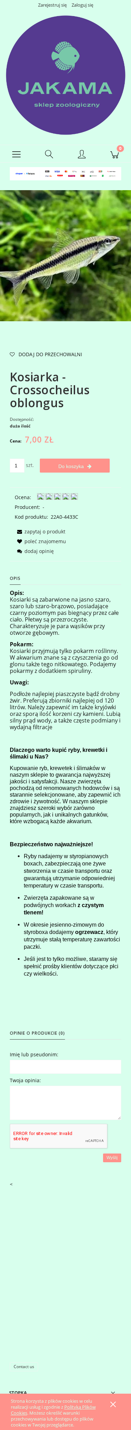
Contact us (24, 1367)
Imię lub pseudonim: (34, 1054)
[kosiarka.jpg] (65, 255)
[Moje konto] (82, 155)
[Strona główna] (65, 75)
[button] (16, 154)
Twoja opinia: (25, 1080)
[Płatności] (65, 173)
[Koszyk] (114, 154)
